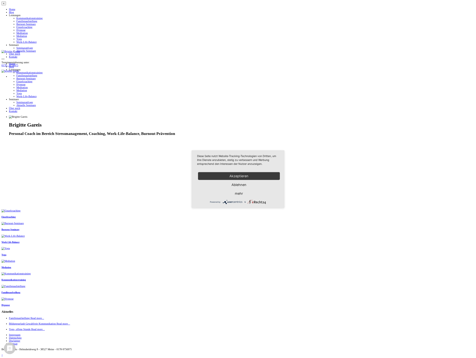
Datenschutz (15, 337)
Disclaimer (14, 340)
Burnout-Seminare (26, 24)
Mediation (21, 36)
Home (12, 9)
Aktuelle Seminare (26, 51)
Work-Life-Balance (26, 42)
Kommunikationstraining (29, 18)
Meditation (22, 33)
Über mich (14, 54)
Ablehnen (238, 185)
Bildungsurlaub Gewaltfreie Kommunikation (33, 323)
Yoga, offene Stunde (20, 329)
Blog (11, 12)
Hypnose (20, 30)
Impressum (14, 335)
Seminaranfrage (24, 48)
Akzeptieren (238, 176)
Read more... (37, 318)
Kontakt (13, 56)
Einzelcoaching (24, 27)
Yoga (19, 39)
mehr (239, 193)
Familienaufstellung (26, 21)
